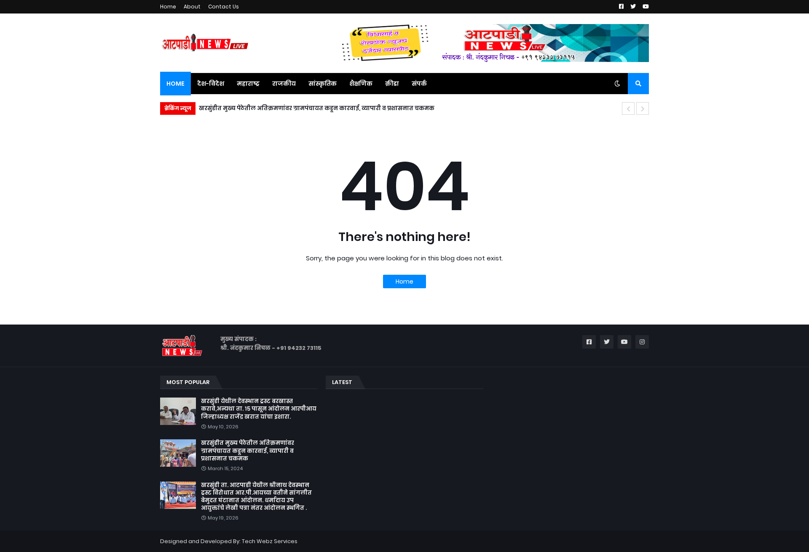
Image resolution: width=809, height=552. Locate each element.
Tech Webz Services (269, 541)
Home (168, 6)
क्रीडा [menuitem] (392, 83)
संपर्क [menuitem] (419, 83)
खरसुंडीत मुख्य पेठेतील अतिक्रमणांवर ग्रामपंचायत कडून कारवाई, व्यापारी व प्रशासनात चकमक (316, 108)
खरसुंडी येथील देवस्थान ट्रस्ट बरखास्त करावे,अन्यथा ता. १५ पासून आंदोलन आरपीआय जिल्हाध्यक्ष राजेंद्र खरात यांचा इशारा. (258, 409)
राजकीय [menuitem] (284, 83)
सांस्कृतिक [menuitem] (322, 83)
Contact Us (223, 6)
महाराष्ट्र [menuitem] (248, 83)
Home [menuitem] (175, 83)
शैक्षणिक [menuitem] (360, 83)
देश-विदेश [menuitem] (210, 83)
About (192, 6)
